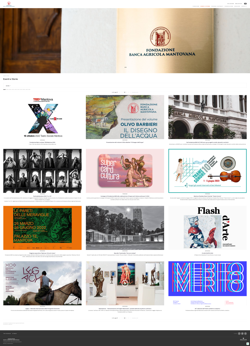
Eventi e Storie (205, 6)
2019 (27, 89)
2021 (21, 89)
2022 (18, 89)
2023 (16, 89)
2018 (29, 89)
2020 (24, 89)
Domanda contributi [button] (217, 6)
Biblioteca (238, 3)
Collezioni (230, 3)
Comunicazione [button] (229, 6)
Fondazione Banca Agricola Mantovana (16, 323)
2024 (13, 89)
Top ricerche (7, 333)
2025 (10, 89)
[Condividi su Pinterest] (245, 333)
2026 (7, 89)
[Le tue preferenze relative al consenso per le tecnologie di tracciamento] (247, 343)
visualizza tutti (135, 92)
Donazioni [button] (237, 6)
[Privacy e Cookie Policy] (8, 343)
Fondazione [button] (196, 6)
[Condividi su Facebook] (239, 333)
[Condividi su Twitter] (242, 333)
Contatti (244, 6)
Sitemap (14, 333)
